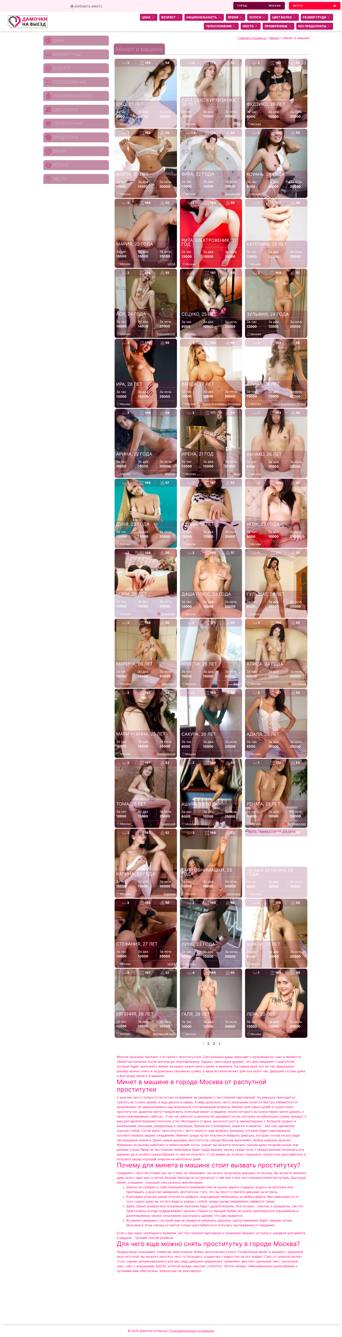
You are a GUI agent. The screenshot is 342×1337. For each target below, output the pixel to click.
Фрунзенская (297, 823)
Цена (146, 17)
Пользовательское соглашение (191, 1331)
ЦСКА (236, 124)
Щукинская (232, 194)
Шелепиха (168, 684)
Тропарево (168, 614)
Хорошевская (166, 334)
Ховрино (169, 893)
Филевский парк (164, 1033)
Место (248, 26)
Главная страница (252, 38)
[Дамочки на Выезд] (28, 21)
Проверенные (276, 26)
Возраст (168, 17)
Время (233, 17)
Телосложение (219, 26)
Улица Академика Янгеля (288, 404)
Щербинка (299, 684)
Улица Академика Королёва (221, 404)
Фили (237, 474)
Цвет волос (282, 17)
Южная (170, 474)
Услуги (255, 17)
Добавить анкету (88, 6)
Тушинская (168, 823)
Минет (275, 38)
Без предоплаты (312, 26)
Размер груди (314, 17)
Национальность (201, 17)
